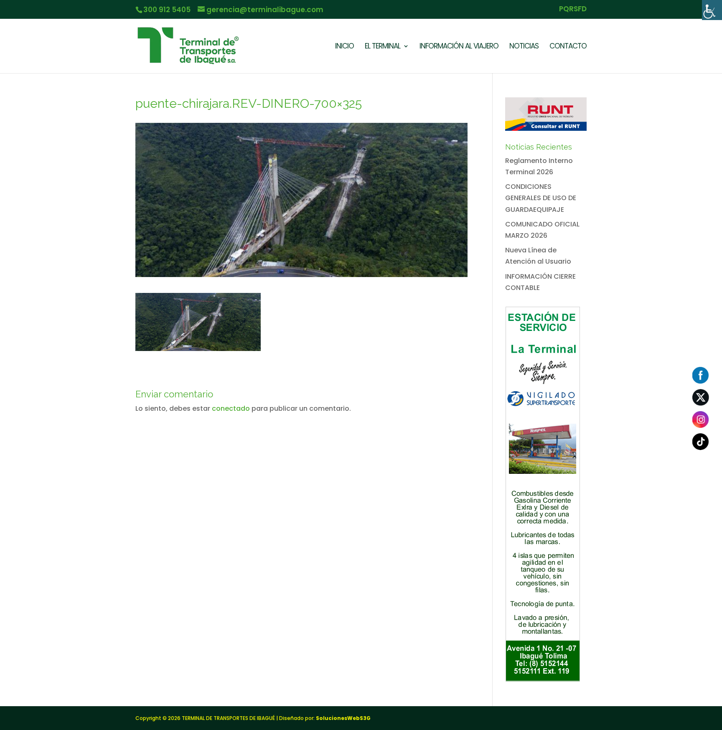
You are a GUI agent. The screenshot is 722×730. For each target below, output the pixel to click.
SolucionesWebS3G (343, 718)
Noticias (524, 47)
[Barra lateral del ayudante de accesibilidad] (712, 10)
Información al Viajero (458, 47)
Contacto (568, 47)
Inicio (344, 47)
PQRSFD (573, 9)
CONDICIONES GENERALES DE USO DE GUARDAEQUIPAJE (540, 198)
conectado (231, 408)
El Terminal (382, 47)
